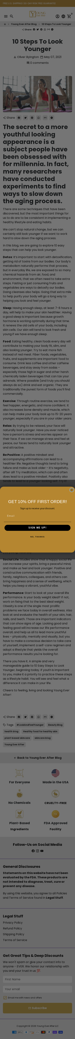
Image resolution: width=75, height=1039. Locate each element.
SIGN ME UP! (37, 527)
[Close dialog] (72, 490)
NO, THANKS (37, 537)
